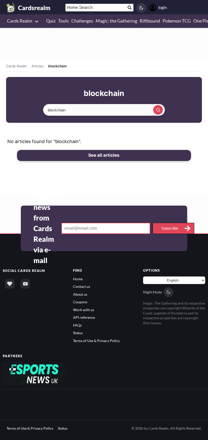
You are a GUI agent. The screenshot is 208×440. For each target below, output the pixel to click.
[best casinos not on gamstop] (34, 373)
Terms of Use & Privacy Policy (96, 340)
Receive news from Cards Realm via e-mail (46, 228)
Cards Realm (16, 66)
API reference (84, 317)
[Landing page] (11, 8)
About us (80, 294)
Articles (37, 66)
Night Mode (152, 292)
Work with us (83, 310)
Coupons (80, 302)
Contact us (81, 286)
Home (78, 279)
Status (78, 333)
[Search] (158, 110)
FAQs (77, 325)
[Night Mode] (141, 7)
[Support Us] (9, 284)
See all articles (103, 155)
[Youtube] (25, 284)
